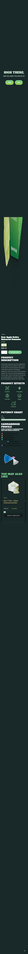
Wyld (4, 341)
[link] (24, 950)
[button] (1, 501)
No (19, 82)
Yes (9, 82)
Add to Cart (13, 515)
